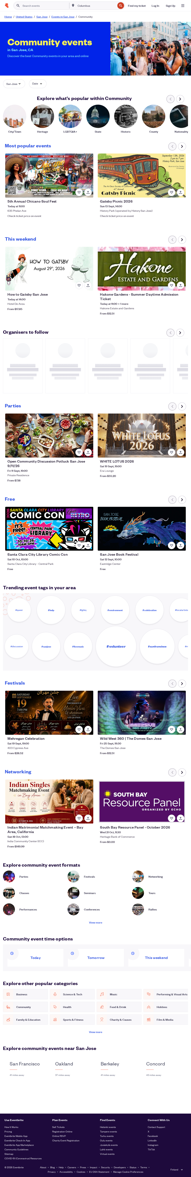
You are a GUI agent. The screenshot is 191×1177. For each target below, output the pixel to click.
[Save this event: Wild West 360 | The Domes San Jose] (171, 729)
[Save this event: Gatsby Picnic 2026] (171, 192)
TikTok (151, 1149)
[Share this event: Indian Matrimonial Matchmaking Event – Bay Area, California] (88, 818)
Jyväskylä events (109, 1145)
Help (61, 1167)
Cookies (81, 1171)
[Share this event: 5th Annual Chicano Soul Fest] (88, 192)
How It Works (11, 1127)
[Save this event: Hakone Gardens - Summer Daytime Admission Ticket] (171, 285)
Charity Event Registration (65, 1140)
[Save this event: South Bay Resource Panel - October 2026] (171, 818)
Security (105, 1167)
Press (83, 1167)
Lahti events (106, 1149)
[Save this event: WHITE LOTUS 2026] (171, 452)
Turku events (107, 1136)
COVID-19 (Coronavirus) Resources (23, 1158)
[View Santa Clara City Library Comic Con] (49, 529)
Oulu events (106, 1140)
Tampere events (108, 1131)
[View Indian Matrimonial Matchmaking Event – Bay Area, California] (49, 802)
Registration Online (62, 1131)
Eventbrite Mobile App (15, 1136)
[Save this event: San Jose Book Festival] (171, 545)
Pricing (8, 1131)
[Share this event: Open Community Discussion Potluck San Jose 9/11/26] (88, 452)
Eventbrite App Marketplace (19, 1145)
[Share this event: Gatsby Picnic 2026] (180, 192)
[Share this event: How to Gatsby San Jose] (88, 285)
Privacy (52, 1171)
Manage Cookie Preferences (128, 1171)
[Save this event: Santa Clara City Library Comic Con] (79, 545)
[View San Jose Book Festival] (142, 529)
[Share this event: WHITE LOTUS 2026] (180, 452)
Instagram (153, 1145)
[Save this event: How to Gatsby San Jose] (79, 285)
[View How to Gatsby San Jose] (49, 269)
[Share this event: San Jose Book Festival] (180, 545)
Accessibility (66, 1171)
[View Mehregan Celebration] (49, 713)
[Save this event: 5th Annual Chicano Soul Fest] (79, 192)
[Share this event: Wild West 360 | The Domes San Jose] (180, 729)
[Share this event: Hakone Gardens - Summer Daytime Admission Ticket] (180, 285)
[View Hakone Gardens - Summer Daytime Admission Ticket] (142, 269)
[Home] (6, 5)
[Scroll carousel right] (180, 99)
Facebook (153, 1136)
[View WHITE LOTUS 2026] (142, 436)
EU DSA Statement (99, 1171)
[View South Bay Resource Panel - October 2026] (142, 802)
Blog (52, 1167)
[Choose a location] (73, 5)
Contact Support (156, 1127)
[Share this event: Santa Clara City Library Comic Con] (88, 545)
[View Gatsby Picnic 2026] (142, 176)
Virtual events (107, 1154)
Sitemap (8, 1154)
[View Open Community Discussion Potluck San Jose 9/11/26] (49, 436)
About (43, 1167)
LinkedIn (152, 1140)
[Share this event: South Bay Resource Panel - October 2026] (180, 818)
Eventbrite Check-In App (17, 1140)
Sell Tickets (58, 1127)
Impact (93, 1167)
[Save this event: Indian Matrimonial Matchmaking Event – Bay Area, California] (79, 818)
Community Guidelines (16, 1149)
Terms (143, 1167)
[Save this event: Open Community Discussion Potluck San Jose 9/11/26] (79, 452)
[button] (14, 83)
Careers (72, 1167)
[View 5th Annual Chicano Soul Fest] (49, 176)
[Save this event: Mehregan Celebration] (79, 729)
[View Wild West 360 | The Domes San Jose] (142, 713)
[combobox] (96, 5)
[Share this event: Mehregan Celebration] (88, 729)
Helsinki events (108, 1127)
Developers (120, 1167)
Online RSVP (59, 1136)
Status (133, 1167)
